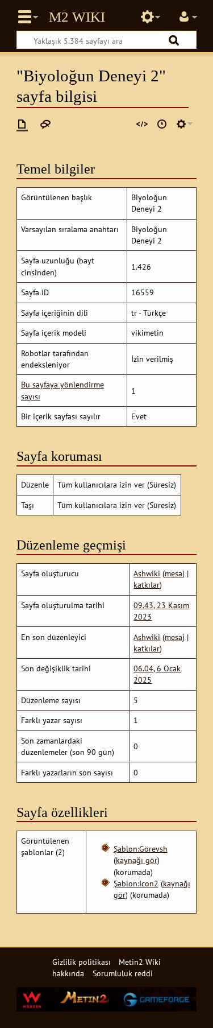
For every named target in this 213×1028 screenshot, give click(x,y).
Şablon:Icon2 (136, 883)
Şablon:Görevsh (141, 848)
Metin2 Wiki (77, 17)
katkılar (146, 584)
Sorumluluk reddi (123, 973)
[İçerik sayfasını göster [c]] (22, 124)
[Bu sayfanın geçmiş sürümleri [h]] (162, 124)
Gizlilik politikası (81, 961)
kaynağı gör (136, 859)
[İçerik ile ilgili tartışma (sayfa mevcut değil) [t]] (45, 124)
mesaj (175, 573)
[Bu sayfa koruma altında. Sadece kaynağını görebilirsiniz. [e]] (142, 124)
